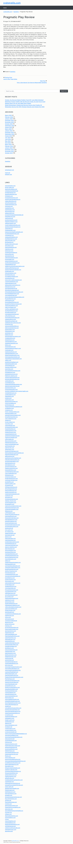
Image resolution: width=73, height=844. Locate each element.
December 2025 (9, 120)
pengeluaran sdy (9, 170)
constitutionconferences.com (13, 613)
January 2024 (9, 148)
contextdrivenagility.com (11, 509)
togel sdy (7, 172)
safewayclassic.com (10, 223)
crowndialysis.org (10, 382)
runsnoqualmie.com (10, 692)
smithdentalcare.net (10, 826)
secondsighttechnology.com (12, 370)
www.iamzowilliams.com (11, 735)
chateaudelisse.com (10, 264)
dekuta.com (8, 723)
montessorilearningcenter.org (13, 771)
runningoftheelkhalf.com (11, 672)
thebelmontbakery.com (11, 221)
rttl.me (7, 819)
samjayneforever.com (11, 774)
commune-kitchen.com (11, 480)
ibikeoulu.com (9, 511)
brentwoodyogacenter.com (12, 709)
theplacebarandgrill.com (11, 598)
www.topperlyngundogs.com (13, 670)
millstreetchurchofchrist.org (12, 783)
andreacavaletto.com (10, 413)
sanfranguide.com (10, 446)
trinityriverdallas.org (10, 403)
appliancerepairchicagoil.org (12, 227)
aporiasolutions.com (10, 631)
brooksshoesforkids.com (11, 627)
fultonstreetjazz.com (10, 273)
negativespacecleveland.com (13, 562)
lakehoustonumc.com (11, 655)
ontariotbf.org (9, 228)
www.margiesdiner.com (11, 696)
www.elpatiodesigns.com (12, 752)
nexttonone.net (9, 658)
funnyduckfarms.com (10, 793)
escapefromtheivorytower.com (13, 304)
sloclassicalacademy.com (12, 461)
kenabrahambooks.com (11, 478)
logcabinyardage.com (11, 646)
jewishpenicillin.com (10, 387)
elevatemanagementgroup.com (13, 797)
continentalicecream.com (12, 471)
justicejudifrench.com (11, 516)
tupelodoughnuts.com (11, 352)
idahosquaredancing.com (12, 328)
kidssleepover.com (10, 216)
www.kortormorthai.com (11, 682)
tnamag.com (8, 625)
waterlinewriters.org (10, 637)
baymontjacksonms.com (11, 557)
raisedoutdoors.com (10, 319)
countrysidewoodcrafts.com (12, 225)
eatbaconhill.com (9, 213)
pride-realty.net (9, 786)
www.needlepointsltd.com (12, 699)
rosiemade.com (9, 350)
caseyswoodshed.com (11, 608)
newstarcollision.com (10, 367)
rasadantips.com (9, 208)
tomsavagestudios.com (11, 389)
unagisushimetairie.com (11, 237)
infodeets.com (9, 196)
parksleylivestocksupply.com (13, 415)
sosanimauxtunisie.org (11, 252)
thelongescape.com (10, 538)
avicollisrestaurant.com (11, 595)
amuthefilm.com (9, 482)
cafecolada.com (9, 439)
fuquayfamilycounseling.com (12, 807)
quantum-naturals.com (11, 769)
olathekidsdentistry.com (11, 353)
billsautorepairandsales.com (12, 768)
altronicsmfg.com (9, 211)
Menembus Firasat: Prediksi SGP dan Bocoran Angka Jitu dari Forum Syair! (25, 101)
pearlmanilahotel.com (11, 247)
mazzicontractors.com (11, 744)
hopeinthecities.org (10, 429)
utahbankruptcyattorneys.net (13, 322)
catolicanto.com (9, 399)
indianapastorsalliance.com (12, 605)
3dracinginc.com (9, 449)
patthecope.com (9, 615)
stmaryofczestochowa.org (12, 514)
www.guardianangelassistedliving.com (15, 761)
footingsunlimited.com (11, 691)
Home (5, 7)
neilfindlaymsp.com (10, 593)
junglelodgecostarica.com (12, 542)
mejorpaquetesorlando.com (12, 357)
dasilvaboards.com (10, 463)
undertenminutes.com (11, 204)
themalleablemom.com (11, 519)
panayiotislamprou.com (11, 261)
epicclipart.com (9, 245)
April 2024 (8, 142)
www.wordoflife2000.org (12, 326)
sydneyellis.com (12, 2)
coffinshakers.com (10, 512)
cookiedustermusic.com (11, 574)
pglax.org (7, 560)
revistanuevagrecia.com (11, 499)
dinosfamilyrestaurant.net (12, 290)
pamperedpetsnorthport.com (13, 348)
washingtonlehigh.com (11, 716)
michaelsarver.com (10, 372)
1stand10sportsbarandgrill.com (13, 358)
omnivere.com (9, 206)
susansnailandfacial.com (11, 663)
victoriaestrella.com (10, 588)
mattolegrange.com (10, 540)
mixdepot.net (8, 726)
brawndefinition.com (10, 470)
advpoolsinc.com (9, 602)
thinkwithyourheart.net (11, 321)
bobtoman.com (9, 250)
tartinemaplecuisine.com (11, 526)
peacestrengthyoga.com (11, 675)
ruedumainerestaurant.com (12, 494)
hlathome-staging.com (11, 375)
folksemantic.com (10, 331)
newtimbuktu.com (10, 209)
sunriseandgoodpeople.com (12, 566)
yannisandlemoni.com (11, 341)
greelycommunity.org (10, 492)
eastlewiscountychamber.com (13, 458)
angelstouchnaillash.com (11, 362)
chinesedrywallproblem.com (12, 567)
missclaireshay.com (10, 185)
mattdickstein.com (10, 651)
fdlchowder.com (9, 697)
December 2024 (9, 132)
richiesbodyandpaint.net (11, 191)
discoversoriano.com (10, 441)
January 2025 (9, 130)
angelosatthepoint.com (11, 603)
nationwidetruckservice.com (12, 583)
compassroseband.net (11, 620)
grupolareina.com (9, 278)
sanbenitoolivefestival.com (12, 435)
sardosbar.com (9, 333)
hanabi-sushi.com (9, 720)
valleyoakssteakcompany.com (13, 607)
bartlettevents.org (10, 274)
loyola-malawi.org (10, 422)
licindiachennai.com (10, 192)
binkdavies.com (9, 475)
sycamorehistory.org (10, 730)
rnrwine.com (8, 804)
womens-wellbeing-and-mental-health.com (16, 391)
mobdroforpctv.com (10, 432)
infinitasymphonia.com (11, 487)
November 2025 (9, 122)
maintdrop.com (9, 249)
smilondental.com (10, 365)
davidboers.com (9, 648)
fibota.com (8, 756)
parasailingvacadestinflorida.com (14, 785)
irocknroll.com (9, 324)
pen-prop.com (9, 665)
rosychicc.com (9, 423)
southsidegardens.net (11, 740)
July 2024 (7, 137)
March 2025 (8, 129)
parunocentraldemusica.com (12, 759)
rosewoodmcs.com (10, 728)
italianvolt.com (9, 334)
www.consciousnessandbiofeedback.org (16, 733)
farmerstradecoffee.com (11, 644)
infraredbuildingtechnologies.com (14, 292)
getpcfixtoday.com (10, 240)
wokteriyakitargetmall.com (12, 377)
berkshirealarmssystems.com (13, 336)
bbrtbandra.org (9, 242)
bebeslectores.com (10, 286)
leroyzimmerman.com (11, 798)
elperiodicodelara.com (11, 189)
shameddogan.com (10, 639)
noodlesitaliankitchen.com (12, 233)
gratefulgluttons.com (10, 430)
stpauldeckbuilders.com (11, 689)
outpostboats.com (10, 425)
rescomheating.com (10, 821)
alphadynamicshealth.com (12, 788)
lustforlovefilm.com (10, 483)
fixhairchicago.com (10, 610)
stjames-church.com (10, 500)
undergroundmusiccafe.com (12, 828)
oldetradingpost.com (10, 283)
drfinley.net (8, 800)
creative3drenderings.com (12, 643)
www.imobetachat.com (11, 649)
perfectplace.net (9, 405)
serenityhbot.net (9, 660)
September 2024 (9, 134)
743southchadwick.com (11, 305)
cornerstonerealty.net (11, 732)
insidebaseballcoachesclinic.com (14, 780)
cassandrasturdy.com (11, 434)
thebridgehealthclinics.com (12, 636)
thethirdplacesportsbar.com (12, 745)
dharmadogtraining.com (11, 816)
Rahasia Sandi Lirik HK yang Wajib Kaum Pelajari (18, 103)
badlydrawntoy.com (10, 653)
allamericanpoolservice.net (12, 386)
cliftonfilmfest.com (10, 316)
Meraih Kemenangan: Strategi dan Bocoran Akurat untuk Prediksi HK (23, 105)
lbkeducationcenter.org (11, 401)
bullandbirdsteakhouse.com (12, 701)
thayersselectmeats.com (11, 629)
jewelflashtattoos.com (11, 239)
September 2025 (9, 125)
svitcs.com (8, 617)
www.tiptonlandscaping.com (12, 711)
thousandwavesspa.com (11, 590)
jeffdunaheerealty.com (11, 673)
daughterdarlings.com (11, 194)
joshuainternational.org (11, 661)
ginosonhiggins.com (10, 550)
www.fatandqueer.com (11, 684)
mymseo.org (8, 812)
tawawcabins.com (10, 329)
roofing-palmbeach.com (11, 309)
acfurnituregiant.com (10, 203)
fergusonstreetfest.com (11, 773)
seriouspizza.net (9, 619)
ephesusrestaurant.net (11, 747)
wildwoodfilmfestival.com (12, 268)
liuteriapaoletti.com (10, 564)
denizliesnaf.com (9, 612)
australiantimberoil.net (11, 288)
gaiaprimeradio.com (10, 533)
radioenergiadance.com (11, 257)
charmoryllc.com (9, 447)
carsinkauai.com (9, 781)
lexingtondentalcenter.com (12, 379)
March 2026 (8, 115)
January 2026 (9, 118)
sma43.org (8, 706)
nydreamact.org (9, 235)
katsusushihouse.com (11, 490)
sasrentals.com (9, 369)
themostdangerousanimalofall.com (14, 453)
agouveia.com (9, 809)
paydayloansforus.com (11, 220)
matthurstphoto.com (10, 776)
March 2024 (8, 144)
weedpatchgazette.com (11, 343)
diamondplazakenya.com (12, 764)
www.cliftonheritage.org (11, 704)
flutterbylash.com (9, 790)
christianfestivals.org (10, 543)
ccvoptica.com (9, 715)
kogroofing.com (9, 254)
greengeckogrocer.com (11, 374)
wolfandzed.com (9, 721)
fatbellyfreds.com (10, 750)
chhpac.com (8, 814)
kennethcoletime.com (11, 521)
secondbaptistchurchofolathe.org (14, 810)
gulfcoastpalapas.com (11, 634)
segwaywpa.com (9, 632)
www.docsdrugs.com (10, 694)
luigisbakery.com (9, 718)
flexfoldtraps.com (10, 679)
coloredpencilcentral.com (12, 314)
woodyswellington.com (11, 749)
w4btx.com (8, 360)
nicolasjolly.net (9, 485)
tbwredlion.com (9, 766)
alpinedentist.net (9, 256)
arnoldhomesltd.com (10, 312)
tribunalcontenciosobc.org (12, 459)
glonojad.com (8, 497)
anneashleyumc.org (10, 685)
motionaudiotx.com (10, 817)
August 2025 (8, 127)
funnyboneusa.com (10, 572)
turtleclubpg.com (9, 584)
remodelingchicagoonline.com (13, 708)
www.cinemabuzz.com (11, 725)
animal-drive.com (9, 624)
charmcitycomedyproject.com (13, 506)
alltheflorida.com (9, 778)
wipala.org (8, 420)
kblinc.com (8, 345)
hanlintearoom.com (10, 792)
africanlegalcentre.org (11, 488)
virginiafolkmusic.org (10, 393)
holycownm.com (9, 581)
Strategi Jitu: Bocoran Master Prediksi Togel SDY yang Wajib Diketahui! (24, 100)
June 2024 (8, 139)
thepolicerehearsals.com (11, 454)
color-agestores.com (10, 418)
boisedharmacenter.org (11, 417)
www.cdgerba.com (10, 757)
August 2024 (8, 136)
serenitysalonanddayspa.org (12, 199)
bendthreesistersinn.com (11, 569)
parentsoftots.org (10, 641)
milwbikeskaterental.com (11, 555)
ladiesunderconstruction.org (12, 285)
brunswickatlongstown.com (12, 524)
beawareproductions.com (12, 507)
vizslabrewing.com (10, 338)
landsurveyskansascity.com (12, 687)
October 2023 (9, 153)
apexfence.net (9, 831)
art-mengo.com (9, 531)
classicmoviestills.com (11, 437)
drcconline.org (9, 596)
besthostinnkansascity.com (12, 824)
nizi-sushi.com (9, 530)
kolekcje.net (8, 398)
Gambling (12, 71)
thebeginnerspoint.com (11, 442)
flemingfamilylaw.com (11, 802)
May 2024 (8, 141)
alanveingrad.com (10, 548)
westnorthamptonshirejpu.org (13, 269)
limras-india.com (9, 187)
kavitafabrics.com (10, 578)
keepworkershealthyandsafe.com (14, 232)
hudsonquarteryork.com (11, 754)
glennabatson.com (10, 465)
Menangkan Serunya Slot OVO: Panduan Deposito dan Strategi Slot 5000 (24, 107)
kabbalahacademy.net (11, 363)
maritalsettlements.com (11, 554)
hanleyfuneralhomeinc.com (12, 355)
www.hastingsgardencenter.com (13, 737)
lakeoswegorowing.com (11, 805)
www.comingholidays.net (12, 444)
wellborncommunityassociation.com (14, 266)
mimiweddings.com (10, 822)
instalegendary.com (10, 230)
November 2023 (9, 151)
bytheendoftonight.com (11, 427)
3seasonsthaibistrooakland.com (13, 406)
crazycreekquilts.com (11, 473)
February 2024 (9, 146)
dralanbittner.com (10, 340)
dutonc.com (8, 536)
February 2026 (9, 117)
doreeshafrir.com (9, 504)
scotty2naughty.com (10, 502)
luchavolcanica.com (10, 579)
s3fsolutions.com (9, 300)
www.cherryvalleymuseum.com (13, 280)
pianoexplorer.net (9, 738)
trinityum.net (8, 742)
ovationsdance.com (10, 394)
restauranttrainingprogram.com (13, 384)
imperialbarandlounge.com (12, 317)
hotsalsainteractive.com (11, 197)
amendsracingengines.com (12, 680)
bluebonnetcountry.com (11, 244)
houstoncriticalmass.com (11, 451)
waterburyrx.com (9, 600)
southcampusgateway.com (12, 262)
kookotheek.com (9, 259)
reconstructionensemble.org (12, 576)
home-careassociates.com (12, 411)
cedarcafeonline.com (10, 201)
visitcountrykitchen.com (11, 545)
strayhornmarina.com (10, 466)
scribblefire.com (9, 408)
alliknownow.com (9, 456)
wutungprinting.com (10, 552)
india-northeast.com (10, 307)
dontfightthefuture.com (11, 310)
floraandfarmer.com (10, 298)
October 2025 (9, 124)
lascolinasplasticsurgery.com (13, 703)
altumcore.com (9, 622)
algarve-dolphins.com (11, 547)
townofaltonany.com (10, 559)
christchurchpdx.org (10, 477)
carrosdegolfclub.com (11, 295)
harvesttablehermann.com (12, 293)
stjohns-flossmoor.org (11, 571)
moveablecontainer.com (11, 276)
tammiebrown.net (9, 535)
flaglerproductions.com (11, 468)
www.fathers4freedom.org (12, 668)
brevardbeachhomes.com (12, 302)
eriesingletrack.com (10, 346)
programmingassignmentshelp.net (14, 215)
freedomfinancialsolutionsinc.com (14, 677)
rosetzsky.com (9, 495)
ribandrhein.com (9, 396)
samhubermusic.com (10, 829)
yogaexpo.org (9, 410)
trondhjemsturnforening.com (12, 762)
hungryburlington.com (11, 523)
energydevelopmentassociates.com (14, 297)
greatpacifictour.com (10, 586)
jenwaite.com (8, 795)
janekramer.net (9, 528)
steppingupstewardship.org (12, 713)
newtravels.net (9, 218)
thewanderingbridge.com (12, 518)
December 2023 (9, 149)
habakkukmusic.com (10, 656)
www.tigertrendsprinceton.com (13, 667)
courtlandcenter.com (10, 591)
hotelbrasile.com (9, 271)
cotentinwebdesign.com (11, 281)
